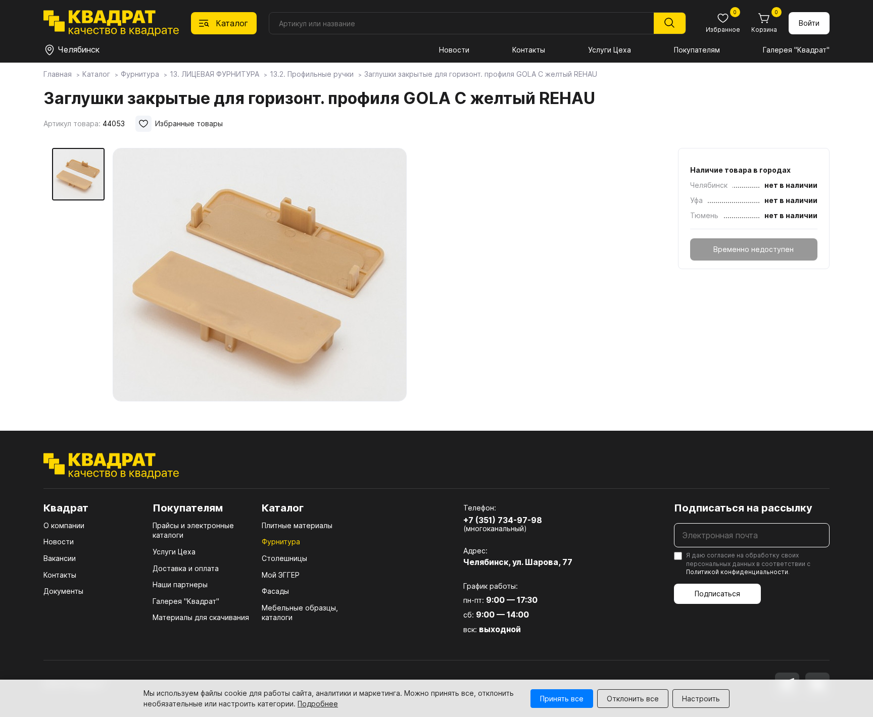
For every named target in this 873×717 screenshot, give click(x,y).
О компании (63, 525)
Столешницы (284, 558)
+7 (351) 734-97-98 (502, 520)
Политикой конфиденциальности (737, 572)
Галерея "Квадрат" (796, 49)
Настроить (701, 698)
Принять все (562, 698)
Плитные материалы (297, 525)
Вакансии (59, 558)
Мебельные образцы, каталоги (300, 612)
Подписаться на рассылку (743, 508)
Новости (454, 49)
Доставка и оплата (186, 568)
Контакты (528, 49)
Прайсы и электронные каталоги (193, 530)
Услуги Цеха (609, 49)
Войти (809, 23)
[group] (260, 274)
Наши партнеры (180, 584)
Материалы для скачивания (201, 617)
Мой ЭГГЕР (281, 575)
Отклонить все (633, 698)
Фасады (275, 591)
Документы (63, 591)
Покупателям (697, 49)
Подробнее (318, 703)
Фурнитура (281, 541)
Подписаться (717, 593)
